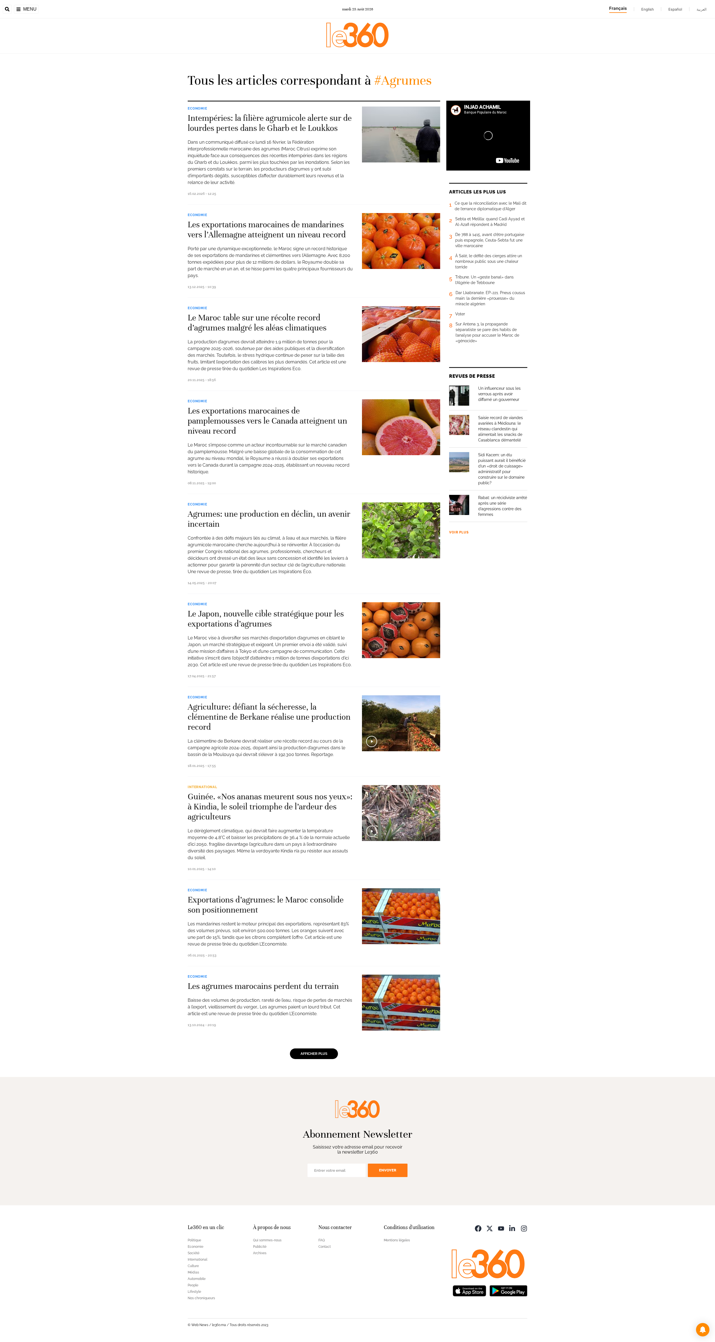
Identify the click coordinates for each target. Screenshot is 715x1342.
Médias (193, 1272)
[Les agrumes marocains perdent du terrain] (401, 1003)
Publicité (259, 1247)
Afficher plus (314, 1054)
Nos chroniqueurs (201, 1298)
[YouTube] (501, 1228)
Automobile (197, 1279)
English (647, 9)
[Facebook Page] (478, 1228)
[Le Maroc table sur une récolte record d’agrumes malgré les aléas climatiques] (401, 334)
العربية (702, 9)
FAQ (321, 1240)
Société (193, 1253)
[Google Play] (508, 1290)
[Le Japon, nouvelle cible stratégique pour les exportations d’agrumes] (401, 630)
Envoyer (387, 1170)
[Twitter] (489, 1228)
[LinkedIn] (512, 1228)
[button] (702, 1329)
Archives (259, 1253)
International (202, 787)
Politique (194, 1240)
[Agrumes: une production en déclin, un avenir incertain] (401, 530)
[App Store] (469, 1290)
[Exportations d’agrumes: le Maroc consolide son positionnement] (401, 916)
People (193, 1285)
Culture (193, 1266)
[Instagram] (524, 1228)
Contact (324, 1247)
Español (675, 9)
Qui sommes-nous (267, 1240)
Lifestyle (194, 1292)
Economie (197, 108)
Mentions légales (397, 1240)
